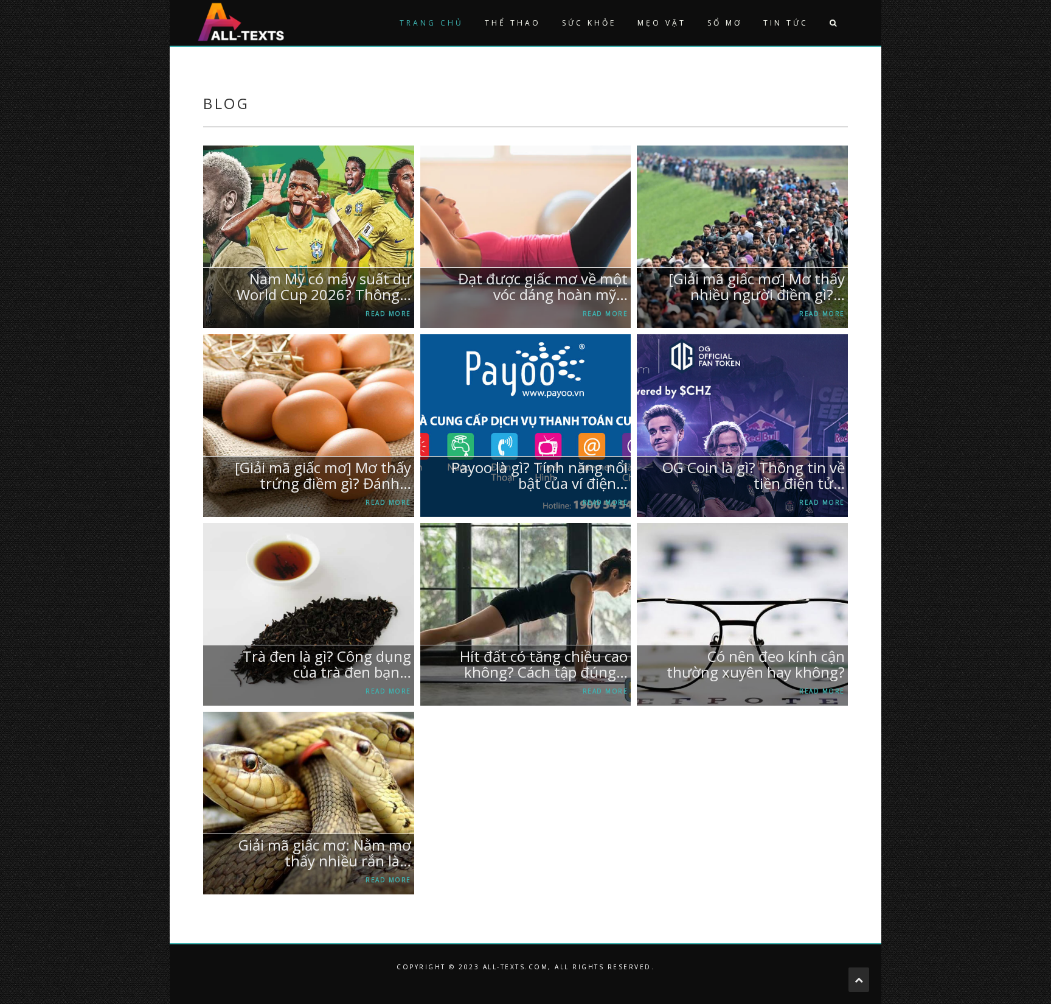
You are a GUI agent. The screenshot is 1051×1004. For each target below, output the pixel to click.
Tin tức (785, 23)
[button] (833, 23)
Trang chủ (431, 23)
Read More (388, 313)
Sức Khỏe (589, 23)
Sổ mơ (724, 23)
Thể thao (513, 23)
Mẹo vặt (661, 23)
